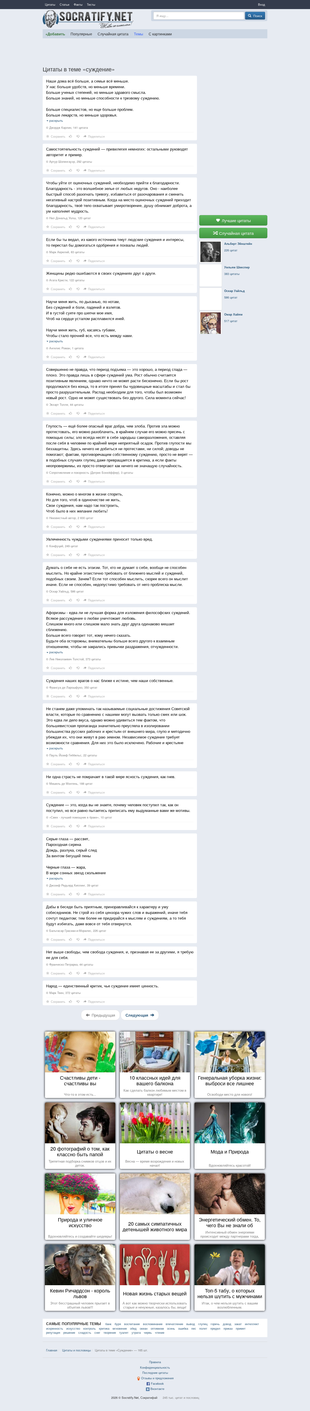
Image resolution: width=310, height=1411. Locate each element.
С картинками (160, 33)
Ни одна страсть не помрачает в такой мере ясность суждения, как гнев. (110, 776)
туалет (123, 1332)
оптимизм (157, 1328)
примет (241, 1328)
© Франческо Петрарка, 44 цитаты (69, 964)
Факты (78, 4)
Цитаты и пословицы (76, 1350)
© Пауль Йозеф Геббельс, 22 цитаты (71, 755)
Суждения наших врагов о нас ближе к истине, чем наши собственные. (110, 680)
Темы (138, 33)
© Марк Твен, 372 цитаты (63, 993)
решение (69, 1332)
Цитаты (50, 4)
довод (227, 1324)
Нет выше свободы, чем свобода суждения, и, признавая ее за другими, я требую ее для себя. (120, 954)
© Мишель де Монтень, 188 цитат (69, 783)
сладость (84, 1332)
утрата (136, 1332)
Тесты (91, 4)
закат (238, 1324)
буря (118, 1324)
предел (215, 1328)
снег (97, 1332)
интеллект (252, 1324)
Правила (155, 1362)
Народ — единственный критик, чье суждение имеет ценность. (102, 985)
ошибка (183, 1328)
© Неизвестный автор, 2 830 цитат (69, 518)
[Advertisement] (155, 52)
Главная (51, 1350)
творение (109, 1332)
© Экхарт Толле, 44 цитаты (65, 404)
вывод (190, 1324)
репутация (53, 1332)
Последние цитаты (155, 1372)
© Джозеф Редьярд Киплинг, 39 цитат (72, 885)
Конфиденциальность (155, 1367)
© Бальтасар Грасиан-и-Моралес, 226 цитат (76, 930)
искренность (54, 1328)
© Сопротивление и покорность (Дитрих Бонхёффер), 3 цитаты (89, 472)
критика (104, 1328)
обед (133, 1328)
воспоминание (152, 1324)
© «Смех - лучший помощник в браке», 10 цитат (79, 817)
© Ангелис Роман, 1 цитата (65, 348)
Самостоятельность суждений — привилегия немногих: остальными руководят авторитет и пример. (117, 151)
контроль (89, 1328)
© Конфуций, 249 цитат (62, 546)
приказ (228, 1328)
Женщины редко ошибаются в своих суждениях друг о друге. (101, 273)
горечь (215, 1324)
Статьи (64, 4)
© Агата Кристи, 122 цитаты (65, 280)
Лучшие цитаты (236, 220)
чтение (159, 1332)
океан (144, 1328)
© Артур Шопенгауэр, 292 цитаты (69, 161)
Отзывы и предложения (157, 1378)
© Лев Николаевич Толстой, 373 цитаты (73, 659)
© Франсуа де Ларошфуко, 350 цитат (71, 687)
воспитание (132, 1324)
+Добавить (55, 33)
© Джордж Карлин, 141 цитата (67, 127)
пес (193, 1328)
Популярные (81, 33)
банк (108, 1324)
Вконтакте (157, 1389)
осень (171, 1328)
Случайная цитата (113, 33)
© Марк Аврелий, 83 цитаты (65, 252)
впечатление (174, 1324)
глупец (202, 1324)
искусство (73, 1328)
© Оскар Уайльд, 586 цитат (65, 591)
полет (203, 1328)
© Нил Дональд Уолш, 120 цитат (68, 218)
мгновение (120, 1328)
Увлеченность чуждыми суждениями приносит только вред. (99, 539)
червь (148, 1332)
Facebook (157, 1383)
